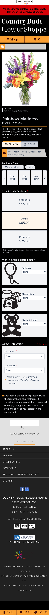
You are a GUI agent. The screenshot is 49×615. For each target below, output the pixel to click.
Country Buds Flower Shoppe (24, 25)
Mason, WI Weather (11, 576)
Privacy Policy (12, 585)
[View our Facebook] (22, 490)
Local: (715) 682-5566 (24, 512)
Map (25, 612)
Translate (33, 4)
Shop (14, 39)
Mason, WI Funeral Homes (18, 566)
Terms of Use (24, 590)
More (6, 137)
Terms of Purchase (32, 585)
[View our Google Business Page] (27, 490)
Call (9, 612)
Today (30, 167)
